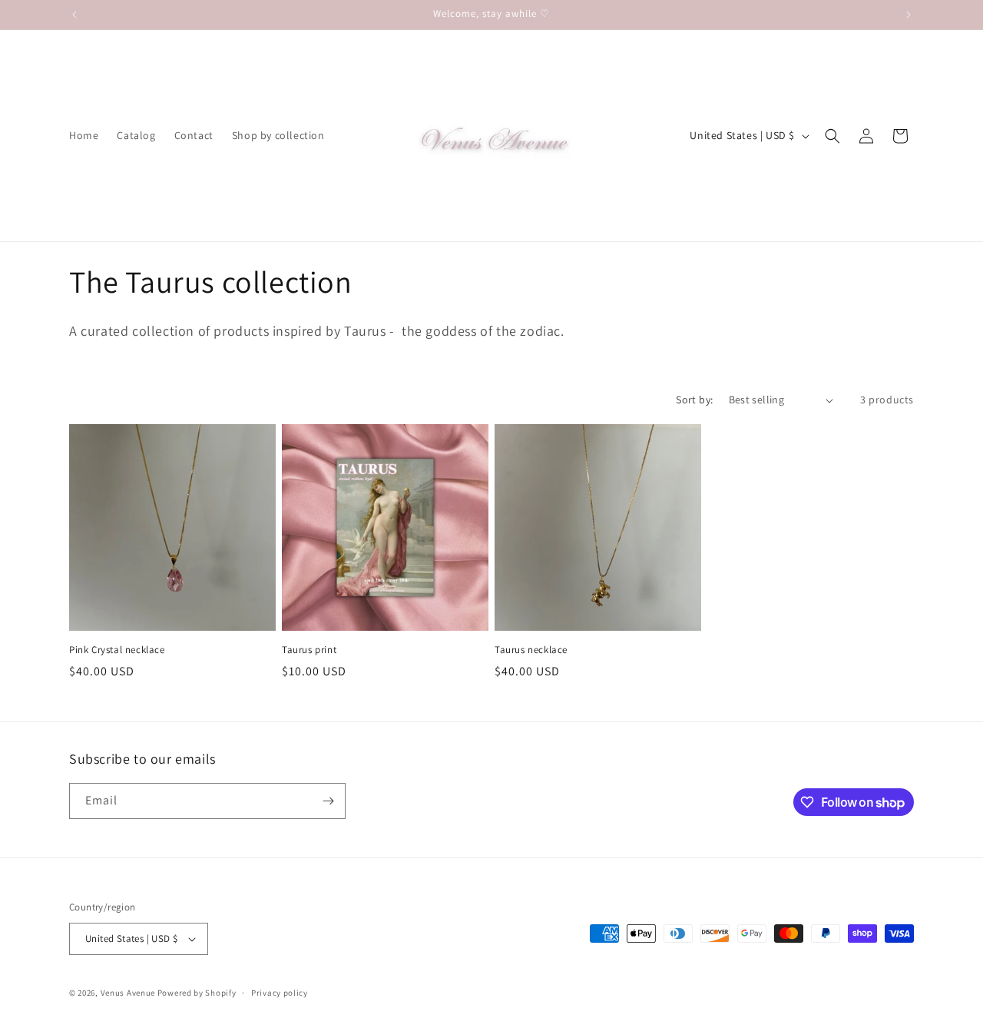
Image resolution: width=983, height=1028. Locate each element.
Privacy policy (279, 992)
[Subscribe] (328, 801)
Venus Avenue (128, 992)
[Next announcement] (908, 14)
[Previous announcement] (74, 14)
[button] (832, 136)
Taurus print (309, 650)
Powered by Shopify (197, 992)
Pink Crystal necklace (117, 650)
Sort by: (694, 399)
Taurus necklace (531, 650)
